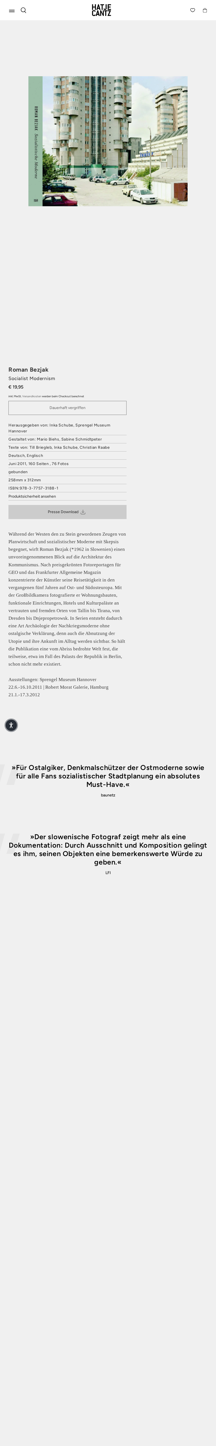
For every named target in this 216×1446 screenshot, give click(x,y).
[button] (11, 725)
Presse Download (63, 511)
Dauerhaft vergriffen (68, 407)
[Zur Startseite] (108, 10)
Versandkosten (31, 396)
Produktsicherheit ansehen (32, 496)
